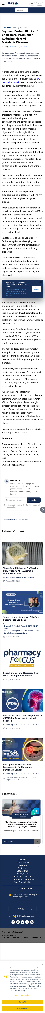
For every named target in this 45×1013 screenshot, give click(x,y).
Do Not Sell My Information (22, 879)
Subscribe (32, 500)
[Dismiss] (40, 282)
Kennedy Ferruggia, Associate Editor (20, 577)
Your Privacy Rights (22, 882)
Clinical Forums (22, 862)
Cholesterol (23, 520)
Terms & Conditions (22, 876)
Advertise (22, 865)
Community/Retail (10, 520)
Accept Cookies (22, 1009)
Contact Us (22, 868)
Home (6, 938)
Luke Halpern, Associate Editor (16, 633)
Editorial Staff (22, 871)
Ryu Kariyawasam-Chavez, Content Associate (23, 724)
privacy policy (11, 507)
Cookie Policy (20, 990)
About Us (22, 859)
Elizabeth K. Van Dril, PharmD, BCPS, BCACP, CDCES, (21, 627)
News (26, 938)
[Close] (42, 964)
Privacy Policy (22, 873)
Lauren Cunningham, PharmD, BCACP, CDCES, (21, 630)
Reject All (22, 1002)
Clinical (20, 10)
